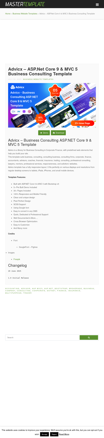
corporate (38, 290)
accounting (12, 288)
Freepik (17, 259)
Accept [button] (44, 434)
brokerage (75, 288)
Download (59, 132)
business (89, 288)
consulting (24, 290)
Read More (64, 434)
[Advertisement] (52, 41)
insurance (74, 290)
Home (7, 13)
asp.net (48, 288)
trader (27, 293)
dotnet (51, 290)
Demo (45, 132)
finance (61, 290)
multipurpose (13, 293)
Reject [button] (54, 434)
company (10, 290)
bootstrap (61, 288)
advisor (25, 288)
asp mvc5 (37, 288)
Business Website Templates (25, 13)
